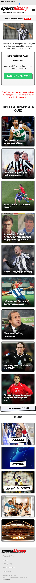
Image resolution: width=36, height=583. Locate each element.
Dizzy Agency (6, 579)
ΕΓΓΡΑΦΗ (12, 1)
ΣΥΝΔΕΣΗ (4, 1)
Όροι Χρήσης (7, 564)
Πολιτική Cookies (8, 567)
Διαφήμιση (6, 560)
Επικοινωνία (6, 571)
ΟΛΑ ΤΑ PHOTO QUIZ (18, 408)
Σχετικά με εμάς (8, 556)
